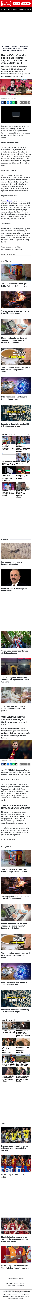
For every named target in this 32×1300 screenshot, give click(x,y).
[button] (23, 102)
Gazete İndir (25, 3)
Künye (16, 1283)
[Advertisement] (16, 517)
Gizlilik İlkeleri (11, 1285)
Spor (29, 9)
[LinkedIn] (11, 102)
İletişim (22, 1283)
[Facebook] (2, 102)
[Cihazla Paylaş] (16, 102)
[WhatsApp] (13, 102)
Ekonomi (14, 9)
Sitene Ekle (20, 1285)
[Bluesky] (8, 102)
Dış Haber (22, 9)
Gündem (7, 9)
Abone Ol (16, 3)
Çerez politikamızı (24, 1294)
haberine (10, 201)
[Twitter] (5, 102)
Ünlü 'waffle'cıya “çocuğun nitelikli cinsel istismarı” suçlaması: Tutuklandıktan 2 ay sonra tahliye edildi (14, 48)
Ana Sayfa (6, 46)
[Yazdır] (21, 102)
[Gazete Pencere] (6, 3)
